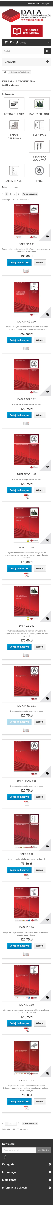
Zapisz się (43, 1150)
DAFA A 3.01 (26, 854)
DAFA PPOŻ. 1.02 (26, 474)
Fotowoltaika (14, 114)
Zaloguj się (45, 4)
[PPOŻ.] (39, 170)
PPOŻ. (39, 181)
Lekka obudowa (14, 137)
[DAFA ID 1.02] (26, 1058)
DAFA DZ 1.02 (26, 547)
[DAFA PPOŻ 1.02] (26, 376)
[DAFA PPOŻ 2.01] (26, 683)
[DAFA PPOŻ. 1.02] (26, 451)
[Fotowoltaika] (14, 103)
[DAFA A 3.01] (26, 831)
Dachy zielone (39, 114)
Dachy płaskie (14, 181)
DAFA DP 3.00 (26, 244)
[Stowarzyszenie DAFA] (26, 16)
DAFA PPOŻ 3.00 (26, 321)
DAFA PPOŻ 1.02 (26, 399)
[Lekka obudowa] (14, 125)
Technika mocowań (39, 158)
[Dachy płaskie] (14, 170)
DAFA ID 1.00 (26, 927)
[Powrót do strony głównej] (5, 72)
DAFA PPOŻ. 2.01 (26, 781)
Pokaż (4, 187)
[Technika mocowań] (39, 146)
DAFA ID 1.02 (26, 1080)
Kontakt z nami (33, 4)
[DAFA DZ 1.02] (26, 525)
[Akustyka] (39, 125)
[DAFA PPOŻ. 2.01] (26, 758)
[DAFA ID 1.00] (26, 904)
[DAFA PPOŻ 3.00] (26, 299)
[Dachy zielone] (39, 103)
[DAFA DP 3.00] (26, 221)
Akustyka (39, 135)
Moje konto (9, 1179)
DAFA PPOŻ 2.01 (26, 706)
